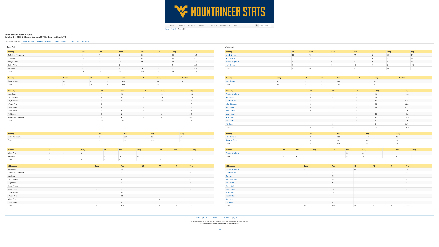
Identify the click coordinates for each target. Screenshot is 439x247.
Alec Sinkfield (230, 58)
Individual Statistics (13, 41)
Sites (235, 25)
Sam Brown (230, 120)
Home (167, 29)
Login (219, 229)
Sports (171, 25)
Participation (86, 41)
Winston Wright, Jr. (232, 61)
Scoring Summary (61, 41)
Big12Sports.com (238, 218)
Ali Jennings (230, 117)
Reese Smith (230, 110)
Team (181, 25)
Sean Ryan (230, 107)
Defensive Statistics (44, 41)
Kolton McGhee (231, 140)
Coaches (212, 25)
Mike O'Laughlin (231, 104)
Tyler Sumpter (231, 137)
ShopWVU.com (228, 218)
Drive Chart (75, 41)
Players (191, 25)
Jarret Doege (230, 65)
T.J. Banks (229, 124)
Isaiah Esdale (230, 114)
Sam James (230, 97)
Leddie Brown (231, 55)
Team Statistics (28, 41)
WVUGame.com (217, 218)
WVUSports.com (207, 218)
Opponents (224, 25)
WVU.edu (199, 218)
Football (173, 29)
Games (201, 25)
